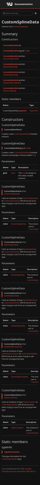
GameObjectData (10, 75)
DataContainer (9, 91)
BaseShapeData (9, 67)
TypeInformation (12, 452)
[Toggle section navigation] (36, 13)
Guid (27, 51)
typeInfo (23, 110)
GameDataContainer (11, 83)
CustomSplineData (11, 45)
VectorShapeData (20, 26)
